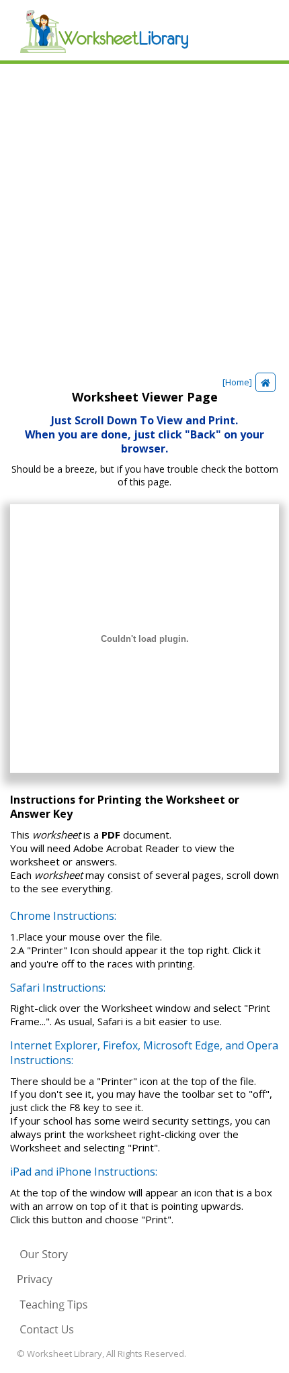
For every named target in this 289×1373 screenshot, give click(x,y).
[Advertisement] (144, 214)
